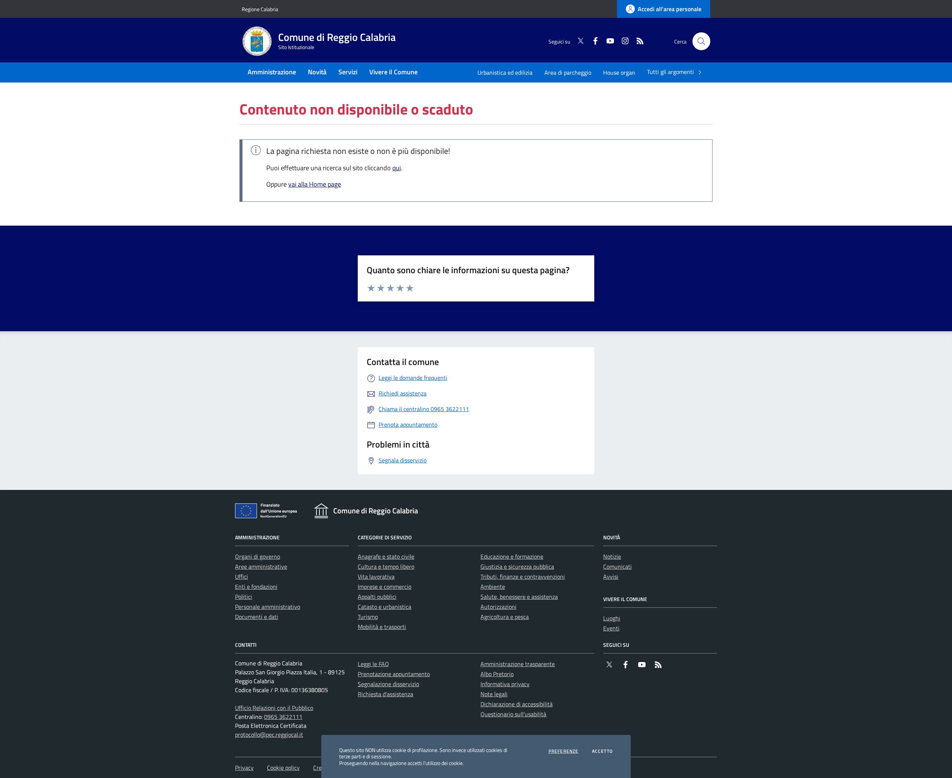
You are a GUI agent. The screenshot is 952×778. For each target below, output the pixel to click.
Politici (243, 596)
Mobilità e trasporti (382, 626)
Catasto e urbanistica (384, 606)
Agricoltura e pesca (504, 616)
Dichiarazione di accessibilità (516, 704)
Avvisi (610, 576)
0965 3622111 (283, 716)
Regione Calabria (260, 9)
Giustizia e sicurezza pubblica (517, 566)
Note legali (494, 694)
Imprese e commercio (384, 586)
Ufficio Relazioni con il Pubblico (274, 707)
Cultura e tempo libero (386, 566)
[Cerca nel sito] (701, 41)
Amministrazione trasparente (517, 663)
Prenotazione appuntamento (394, 673)
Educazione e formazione (511, 556)
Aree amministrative (261, 566)
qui (396, 168)
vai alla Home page (314, 184)
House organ (619, 72)
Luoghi (611, 618)
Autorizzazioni (498, 606)
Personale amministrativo (267, 606)
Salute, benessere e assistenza (519, 596)
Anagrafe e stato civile (386, 556)
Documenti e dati (256, 616)
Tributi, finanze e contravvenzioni (522, 576)
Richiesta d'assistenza (385, 694)
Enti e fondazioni (256, 586)
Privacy (244, 767)
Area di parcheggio (567, 72)
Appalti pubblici (377, 596)
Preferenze (564, 751)
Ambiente (492, 586)
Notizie (612, 556)
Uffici (241, 576)
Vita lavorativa (376, 576)
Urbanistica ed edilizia (505, 72)
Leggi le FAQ (373, 663)
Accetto (602, 751)
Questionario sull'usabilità (513, 714)
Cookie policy (283, 767)
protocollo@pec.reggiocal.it (269, 734)
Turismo (368, 616)
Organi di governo (257, 556)
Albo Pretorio (497, 673)
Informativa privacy (505, 683)
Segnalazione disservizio (388, 683)
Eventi (611, 628)
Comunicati (617, 566)
